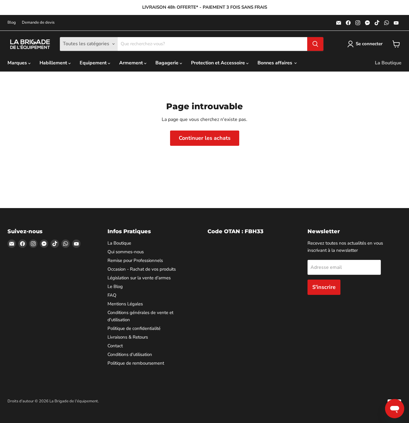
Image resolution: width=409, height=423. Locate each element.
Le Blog (115, 286)
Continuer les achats (205, 138)
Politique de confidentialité (133, 328)
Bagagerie (167, 63)
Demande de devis (38, 22)
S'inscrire (324, 287)
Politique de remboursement (135, 363)
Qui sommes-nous (125, 252)
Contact (115, 346)
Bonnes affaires (275, 63)
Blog (11, 22)
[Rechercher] (315, 44)
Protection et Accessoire (218, 63)
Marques (17, 63)
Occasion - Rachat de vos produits (141, 269)
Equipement (94, 63)
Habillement (54, 63)
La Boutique (388, 63)
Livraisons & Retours (127, 337)
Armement (131, 63)
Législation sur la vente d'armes (139, 278)
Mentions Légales (125, 304)
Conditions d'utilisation (129, 354)
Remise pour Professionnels (135, 260)
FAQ (111, 295)
